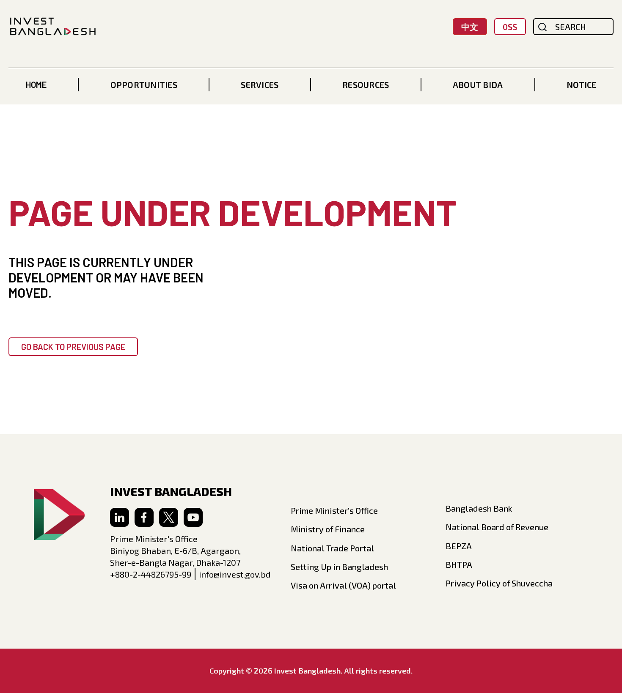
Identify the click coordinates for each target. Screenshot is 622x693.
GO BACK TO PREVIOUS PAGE (73, 347)
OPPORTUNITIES (143, 84)
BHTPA (459, 564)
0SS (510, 27)
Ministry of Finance (328, 529)
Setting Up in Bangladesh (339, 567)
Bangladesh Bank (479, 508)
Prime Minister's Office (334, 510)
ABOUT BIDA (478, 84)
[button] (143, 84)
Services (259, 84)
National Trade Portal (332, 548)
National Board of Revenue (497, 527)
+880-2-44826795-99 (150, 574)
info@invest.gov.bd (234, 574)
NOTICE (581, 84)
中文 (469, 27)
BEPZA (459, 546)
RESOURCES (365, 84)
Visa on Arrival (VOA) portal (343, 585)
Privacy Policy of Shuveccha (499, 583)
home (36, 84)
